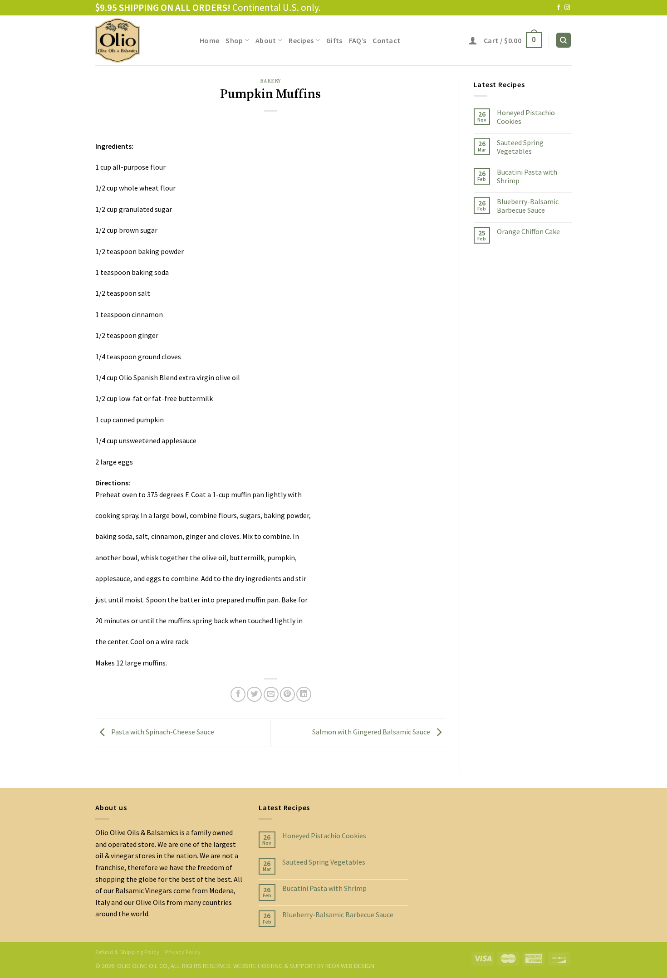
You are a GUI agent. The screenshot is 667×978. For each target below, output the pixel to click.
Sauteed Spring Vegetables (520, 146)
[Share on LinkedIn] (303, 694)
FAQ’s (358, 40)
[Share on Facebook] (238, 694)
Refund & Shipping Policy (127, 952)
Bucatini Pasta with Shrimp (527, 176)
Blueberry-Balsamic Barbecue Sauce (528, 206)
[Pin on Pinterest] (287, 694)
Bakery (270, 81)
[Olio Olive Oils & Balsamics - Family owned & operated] (140, 40)
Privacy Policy (183, 952)
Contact (386, 40)
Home (209, 40)
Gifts (334, 40)
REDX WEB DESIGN (349, 966)
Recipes (301, 40)
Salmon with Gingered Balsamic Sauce (372, 731)
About (265, 40)
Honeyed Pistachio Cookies (526, 117)
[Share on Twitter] (254, 694)
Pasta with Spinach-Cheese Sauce (162, 731)
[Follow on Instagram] (567, 8)
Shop (234, 40)
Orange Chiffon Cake (528, 231)
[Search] (563, 40)
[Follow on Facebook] (558, 8)
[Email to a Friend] (271, 694)
